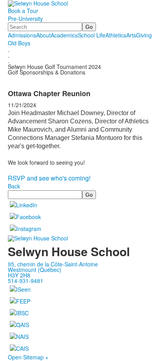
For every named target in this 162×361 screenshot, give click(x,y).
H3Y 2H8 (19, 275)
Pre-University (25, 18)
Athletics (115, 35)
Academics (64, 35)
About (43, 35)
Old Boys (19, 43)
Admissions (22, 35)
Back (14, 186)
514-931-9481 (25, 281)
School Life (91, 35)
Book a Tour (23, 11)
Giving (144, 35)
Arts (131, 35)
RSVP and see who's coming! (49, 177)
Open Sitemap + (28, 357)
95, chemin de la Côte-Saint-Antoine (53, 264)
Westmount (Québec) (34, 270)
